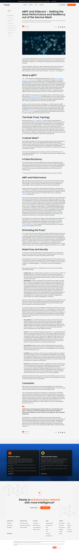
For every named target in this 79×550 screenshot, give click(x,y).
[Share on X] (59, 27)
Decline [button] (59, 547)
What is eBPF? (10, 17)
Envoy (41, 120)
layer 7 (34, 120)
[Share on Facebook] (61, 27)
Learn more (10, 473)
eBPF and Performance (12, 27)
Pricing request (45, 507)
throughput (25, 224)
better (60, 222)
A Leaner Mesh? (11, 23)
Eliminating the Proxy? (12, 30)
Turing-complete (28, 111)
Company (41, 4)
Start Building (62, 4)
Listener (52, 332)
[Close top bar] (75, 1)
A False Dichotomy (11, 25)
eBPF (23, 78)
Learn (36, 4)
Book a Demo (71, 4)
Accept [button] (55, 547)
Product (25, 4)
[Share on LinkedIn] (63, 27)
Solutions (31, 4)
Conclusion (10, 35)
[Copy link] (64, 27)
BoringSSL (24, 194)
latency (32, 224)
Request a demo (34, 507)
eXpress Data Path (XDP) (35, 96)
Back (8, 10)
